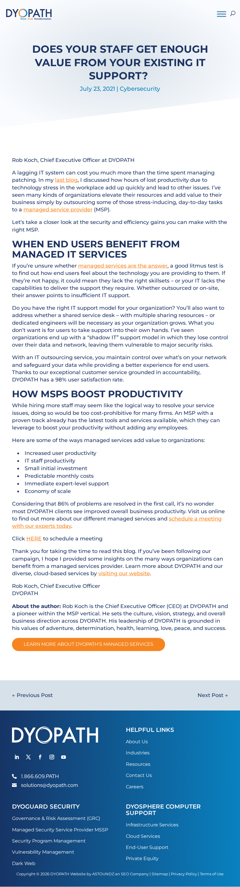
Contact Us (139, 775)
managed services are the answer (122, 266)
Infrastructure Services (152, 825)
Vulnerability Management (43, 852)
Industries (138, 753)
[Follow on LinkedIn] (16, 757)
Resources (138, 764)
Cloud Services (143, 836)
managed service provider (57, 209)
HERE (34, 538)
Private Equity (142, 858)
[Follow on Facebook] (40, 757)
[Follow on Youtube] (63, 757)
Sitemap (160, 873)
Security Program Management (49, 841)
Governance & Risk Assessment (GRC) (56, 818)
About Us (137, 741)
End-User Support (147, 847)
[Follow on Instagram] (51, 757)
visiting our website (124, 573)
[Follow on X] (28, 757)
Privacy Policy (184, 873)
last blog (66, 180)
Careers (134, 787)
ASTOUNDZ (103, 873)
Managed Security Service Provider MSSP (60, 830)
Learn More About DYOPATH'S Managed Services (88, 644)
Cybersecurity (140, 88)
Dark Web (23, 863)
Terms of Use (212, 873)
